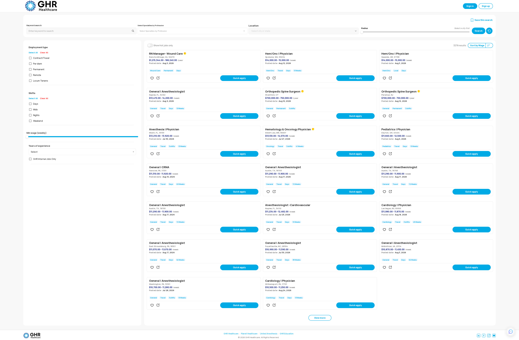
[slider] (27, 136)
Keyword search (34, 25)
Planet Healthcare (249, 333)
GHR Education (287, 333)
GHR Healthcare (231, 333)
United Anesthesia (268, 333)
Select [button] (34, 151)
